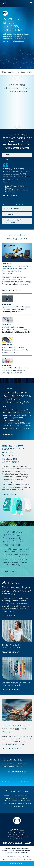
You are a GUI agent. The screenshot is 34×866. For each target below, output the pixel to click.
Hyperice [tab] (9, 214)
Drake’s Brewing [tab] (12, 208)
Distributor (7, 848)
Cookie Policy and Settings (20, 848)
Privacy (4, 850)
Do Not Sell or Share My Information (19, 850)
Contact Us (16, 863)
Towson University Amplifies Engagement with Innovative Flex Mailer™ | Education (15, 350)
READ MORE (8, 435)
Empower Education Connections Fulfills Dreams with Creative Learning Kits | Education (15, 370)
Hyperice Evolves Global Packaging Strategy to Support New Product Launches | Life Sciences (16, 309)
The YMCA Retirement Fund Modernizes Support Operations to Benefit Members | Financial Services (16, 329)
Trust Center (9, 852)
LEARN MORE (9, 196)
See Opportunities (17, 772)
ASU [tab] (8, 155)
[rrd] (3, 3)
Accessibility (24, 852)
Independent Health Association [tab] (14, 221)
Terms (17, 852)
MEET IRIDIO (7, 616)
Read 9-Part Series (11, 690)
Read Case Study (11, 290)
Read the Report (10, 652)
